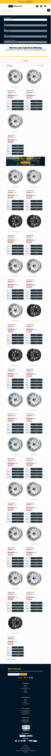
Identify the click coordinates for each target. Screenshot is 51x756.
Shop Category (7, 17)
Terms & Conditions (25, 747)
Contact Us (25, 692)
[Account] (37, 6)
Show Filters (25, 60)
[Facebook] (25, 678)
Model (5, 34)
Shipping (25, 699)
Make (5, 29)
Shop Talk (25, 689)
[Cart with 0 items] (45, 6)
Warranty (25, 702)
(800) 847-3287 (25, 711)
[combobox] (25, 10)
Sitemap (25, 745)
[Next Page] (33, 65)
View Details (10, 142)
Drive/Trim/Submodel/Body (9, 40)
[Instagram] (27, 678)
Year (5, 23)
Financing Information (26, 703)
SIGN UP (23, 674)
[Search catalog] (48, 10)
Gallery (25, 691)
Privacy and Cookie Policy (25, 748)
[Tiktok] (32, 678)
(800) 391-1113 (25, 714)
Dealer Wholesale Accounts (25, 688)
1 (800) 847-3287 (29, 1)
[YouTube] (29, 678)
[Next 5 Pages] (29, 65)
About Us (25, 685)
